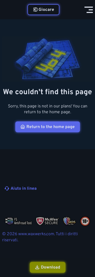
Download (50, 267)
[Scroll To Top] (88, 245)
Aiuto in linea (24, 188)
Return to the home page (50, 127)
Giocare (46, 9)
